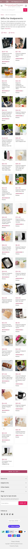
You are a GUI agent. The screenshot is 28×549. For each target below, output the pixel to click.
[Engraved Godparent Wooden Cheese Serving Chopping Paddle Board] (7, 208)
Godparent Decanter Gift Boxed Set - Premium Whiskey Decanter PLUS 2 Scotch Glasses (7, 56)
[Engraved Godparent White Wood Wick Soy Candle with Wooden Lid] (20, 155)
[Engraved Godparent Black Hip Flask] (20, 289)
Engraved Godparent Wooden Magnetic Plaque (7, 407)
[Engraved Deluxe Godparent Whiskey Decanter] (20, 208)
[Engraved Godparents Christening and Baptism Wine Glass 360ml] (20, 72)
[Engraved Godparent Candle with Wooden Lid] (20, 263)
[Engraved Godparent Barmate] (20, 340)
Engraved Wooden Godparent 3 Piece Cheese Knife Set (6, 248)
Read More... (8, 28)
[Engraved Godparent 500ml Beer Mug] (20, 179)
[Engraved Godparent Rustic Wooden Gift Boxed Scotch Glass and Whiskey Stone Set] (20, 365)
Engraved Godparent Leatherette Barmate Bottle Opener (7, 301)
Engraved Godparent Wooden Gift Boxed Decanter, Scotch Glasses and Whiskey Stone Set (7, 142)
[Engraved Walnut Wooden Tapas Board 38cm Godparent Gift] (7, 365)
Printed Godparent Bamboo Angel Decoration (6, 436)
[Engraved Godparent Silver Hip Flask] (7, 263)
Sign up (23, 503)
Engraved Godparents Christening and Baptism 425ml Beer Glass (7, 192)
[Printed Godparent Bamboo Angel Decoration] (7, 421)
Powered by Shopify (14, 546)
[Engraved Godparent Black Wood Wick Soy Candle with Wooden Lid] (7, 340)
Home (2, 14)
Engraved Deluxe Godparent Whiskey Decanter (20, 220)
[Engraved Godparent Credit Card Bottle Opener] (20, 314)
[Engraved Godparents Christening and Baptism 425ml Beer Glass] (7, 179)
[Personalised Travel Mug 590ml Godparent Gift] (7, 450)
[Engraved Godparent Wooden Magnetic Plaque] (7, 394)
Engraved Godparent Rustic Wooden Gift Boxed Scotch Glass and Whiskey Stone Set (21, 378)
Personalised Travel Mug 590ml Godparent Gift (7, 463)
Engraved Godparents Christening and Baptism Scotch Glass (6, 85)
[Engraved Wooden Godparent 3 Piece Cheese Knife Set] (7, 236)
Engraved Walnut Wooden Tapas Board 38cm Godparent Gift (7, 377)
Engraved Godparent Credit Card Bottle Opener (21, 326)
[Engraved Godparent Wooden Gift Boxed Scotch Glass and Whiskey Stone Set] (7, 101)
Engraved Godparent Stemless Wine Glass (21, 55)
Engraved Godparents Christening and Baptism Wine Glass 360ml (21, 85)
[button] (7, 62)
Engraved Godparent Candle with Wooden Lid (21, 275)
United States (13, 520)
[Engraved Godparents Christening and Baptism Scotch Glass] (7, 72)
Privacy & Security (15, 541)
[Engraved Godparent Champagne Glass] (20, 101)
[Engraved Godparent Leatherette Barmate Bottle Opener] (7, 289)
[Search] (25, 10)
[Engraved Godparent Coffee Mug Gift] (20, 394)
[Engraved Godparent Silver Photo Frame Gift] (20, 236)
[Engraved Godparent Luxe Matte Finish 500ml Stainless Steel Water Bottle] (7, 155)
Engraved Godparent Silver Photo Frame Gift (21, 248)
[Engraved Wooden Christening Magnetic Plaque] (7, 314)
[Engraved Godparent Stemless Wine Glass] (20, 43)
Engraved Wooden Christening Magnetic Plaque (7, 326)
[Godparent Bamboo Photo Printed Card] (20, 421)
